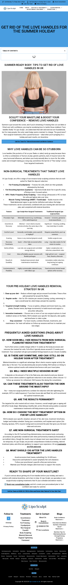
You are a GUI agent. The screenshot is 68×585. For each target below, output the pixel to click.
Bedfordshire (40, 551)
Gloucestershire (31, 556)
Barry (40, 576)
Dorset (15, 556)
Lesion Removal (55, 7)
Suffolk (45, 558)
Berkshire (22, 551)
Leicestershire (26, 553)
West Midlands (61, 558)
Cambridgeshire (5, 553)
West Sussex (24, 561)
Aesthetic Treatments (39, 7)
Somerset (30, 558)
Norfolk (12, 558)
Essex (19, 553)
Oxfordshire (16, 551)
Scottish (31, 569)
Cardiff (10, 576)
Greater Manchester (41, 556)
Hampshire (34, 553)
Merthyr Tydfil (56, 576)
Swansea (22, 576)
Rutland (17, 558)
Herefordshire (51, 556)
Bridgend (35, 576)
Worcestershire (43, 561)
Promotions (51, 9)
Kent (58, 556)
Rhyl (50, 576)
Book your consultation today (18, 484)
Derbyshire (9, 556)
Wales (34, 573)
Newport (16, 576)
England (34, 547)
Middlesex (13, 553)
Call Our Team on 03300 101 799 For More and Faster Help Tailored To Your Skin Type (34, 491)
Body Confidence (59, 517)
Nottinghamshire (56, 553)
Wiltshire (64, 553)
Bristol (3, 556)
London (48, 553)
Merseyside (6, 558)
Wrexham (28, 576)
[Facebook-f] (8, 518)
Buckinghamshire (31, 551)
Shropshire (24, 558)
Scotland (34, 565)
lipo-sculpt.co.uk (34, 581)
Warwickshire (62, 551)
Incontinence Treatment (35, 9)
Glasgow (37, 569)
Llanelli (45, 576)
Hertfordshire (49, 551)
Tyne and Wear (52, 558)
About (27, 7)
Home (21, 7)
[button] (64, 50)
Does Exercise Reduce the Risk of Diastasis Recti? (59, 525)
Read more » (59, 519)
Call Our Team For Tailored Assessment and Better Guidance (34, 141)
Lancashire (64, 556)
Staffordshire (38, 558)
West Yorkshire (33, 561)
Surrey (56, 551)
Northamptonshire (6, 551)
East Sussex (22, 556)
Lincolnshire (42, 553)
